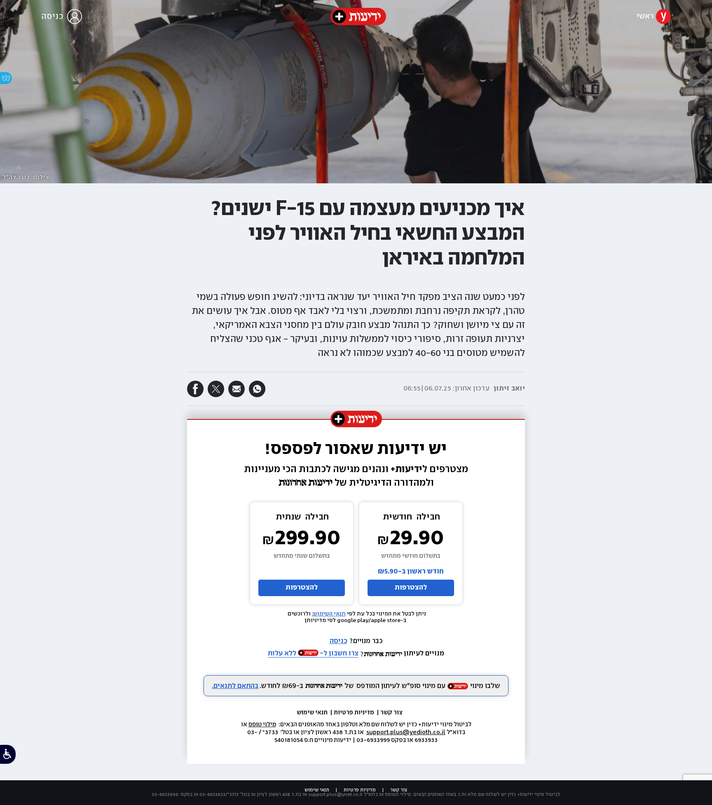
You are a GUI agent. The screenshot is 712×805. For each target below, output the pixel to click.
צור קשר (391, 713)
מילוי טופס (262, 725)
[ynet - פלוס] (358, 16)
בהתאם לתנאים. (235, 686)
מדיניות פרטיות (354, 713)
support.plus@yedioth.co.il (405, 732)
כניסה (338, 641)
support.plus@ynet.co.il (335, 794)
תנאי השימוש (329, 613)
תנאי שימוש (313, 713)
